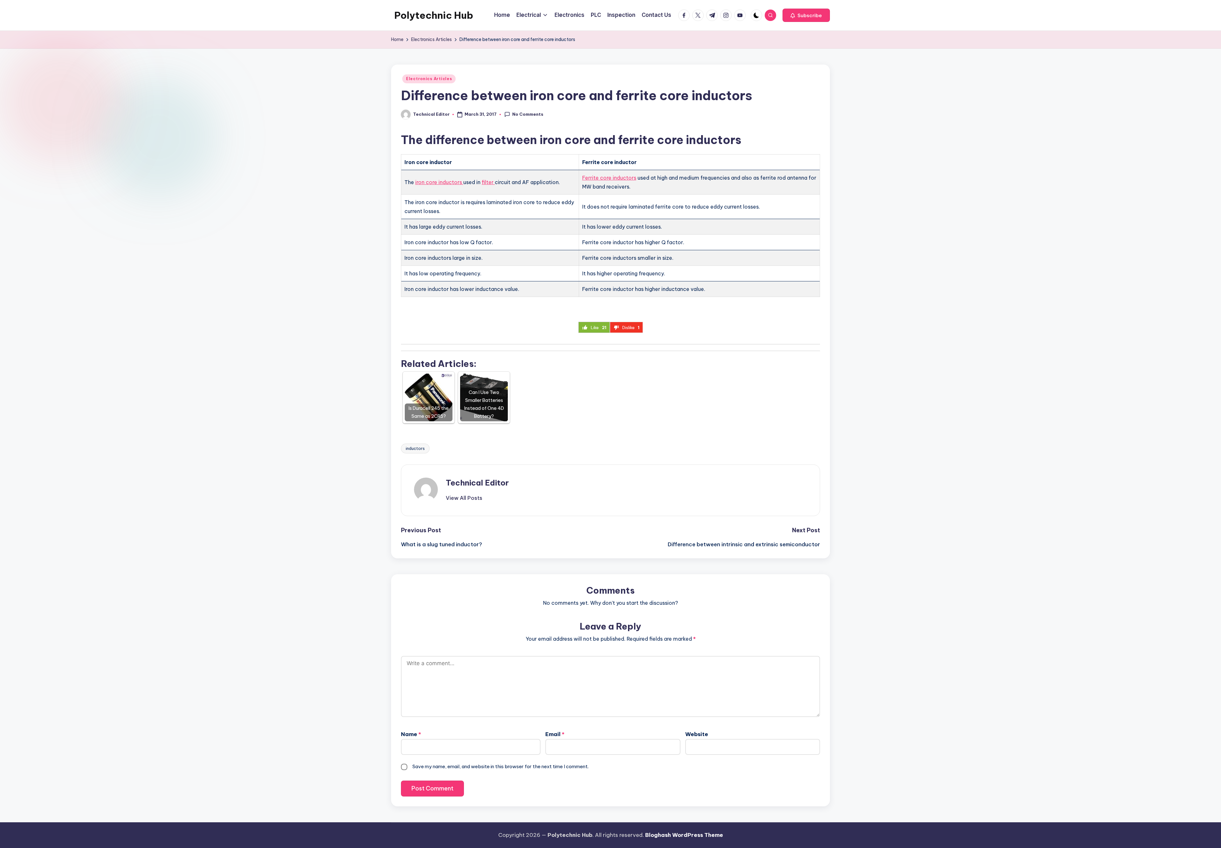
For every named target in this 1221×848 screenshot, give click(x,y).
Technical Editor (477, 482)
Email (554, 734)
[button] (806, 15)
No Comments (527, 114)
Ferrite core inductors (609, 178)
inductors (415, 448)
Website (696, 734)
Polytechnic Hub (433, 15)
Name (411, 734)
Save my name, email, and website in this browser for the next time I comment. (500, 766)
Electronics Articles (429, 78)
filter (488, 182)
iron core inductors (439, 182)
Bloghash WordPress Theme (684, 834)
